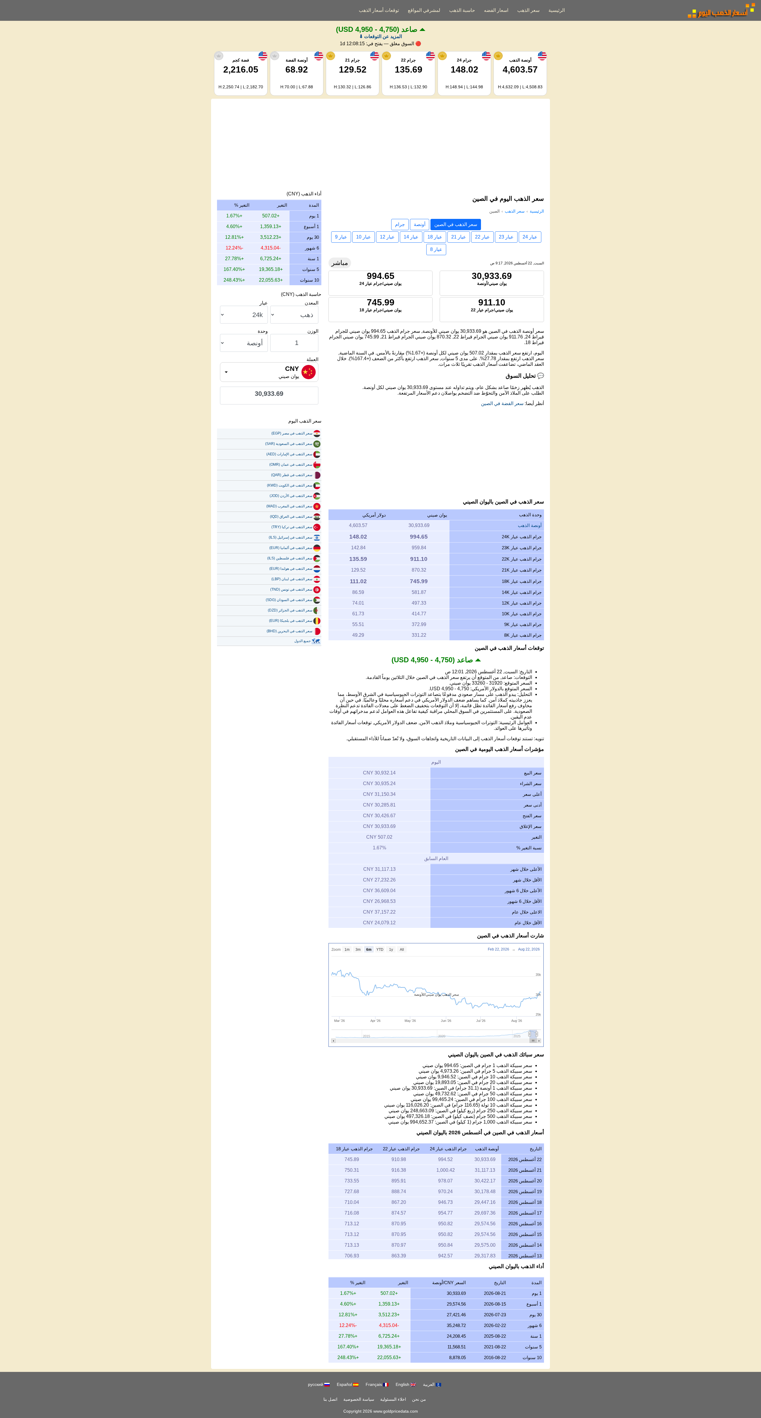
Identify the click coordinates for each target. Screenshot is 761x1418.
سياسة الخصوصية (358, 1399)
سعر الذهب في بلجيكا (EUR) (290, 621)
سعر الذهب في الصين (455, 224)
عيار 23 (506, 236)
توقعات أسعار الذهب (379, 10)
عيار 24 (530, 236)
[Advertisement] (380, 146)
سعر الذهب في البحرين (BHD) (289, 631)
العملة (312, 359)
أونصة (419, 224)
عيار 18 (434, 236)
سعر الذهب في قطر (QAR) (291, 475)
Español (345, 1384)
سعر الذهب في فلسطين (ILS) (289, 558)
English (403, 1384)
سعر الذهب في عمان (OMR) (290, 464)
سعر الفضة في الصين (502, 403)
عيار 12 (387, 236)
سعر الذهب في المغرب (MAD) (289, 506)
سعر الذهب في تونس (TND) (291, 589)
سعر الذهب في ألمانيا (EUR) (290, 548)
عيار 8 (436, 249)
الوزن (312, 331)
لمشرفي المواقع (424, 10)
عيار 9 (341, 236)
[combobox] (269, 372)
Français (374, 1384)
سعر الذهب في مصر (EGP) (291, 433)
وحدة (263, 331)
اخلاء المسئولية (393, 1399)
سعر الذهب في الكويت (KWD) (289, 485)
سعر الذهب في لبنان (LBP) (291, 579)
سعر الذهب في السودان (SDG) (289, 600)
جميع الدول (302, 641)
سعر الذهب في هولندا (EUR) (290, 569)
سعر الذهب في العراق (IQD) (291, 517)
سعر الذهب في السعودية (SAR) (288, 444)
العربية (429, 1384)
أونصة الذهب (530, 525)
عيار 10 (363, 236)
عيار (264, 302)
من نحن (419, 1399)
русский (316, 1384)
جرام (400, 224)
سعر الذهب (528, 10)
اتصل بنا (330, 1399)
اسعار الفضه (496, 10)
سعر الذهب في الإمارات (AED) (289, 454)
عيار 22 (482, 236)
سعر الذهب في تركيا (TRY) (291, 527)
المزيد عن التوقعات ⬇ (380, 36)
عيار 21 (458, 236)
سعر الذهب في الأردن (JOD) (291, 496)
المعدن (311, 302)
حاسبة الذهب (462, 10)
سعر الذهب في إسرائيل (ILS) (290, 537)
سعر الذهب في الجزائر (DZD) (290, 610)
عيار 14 (411, 236)
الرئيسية (556, 10)
